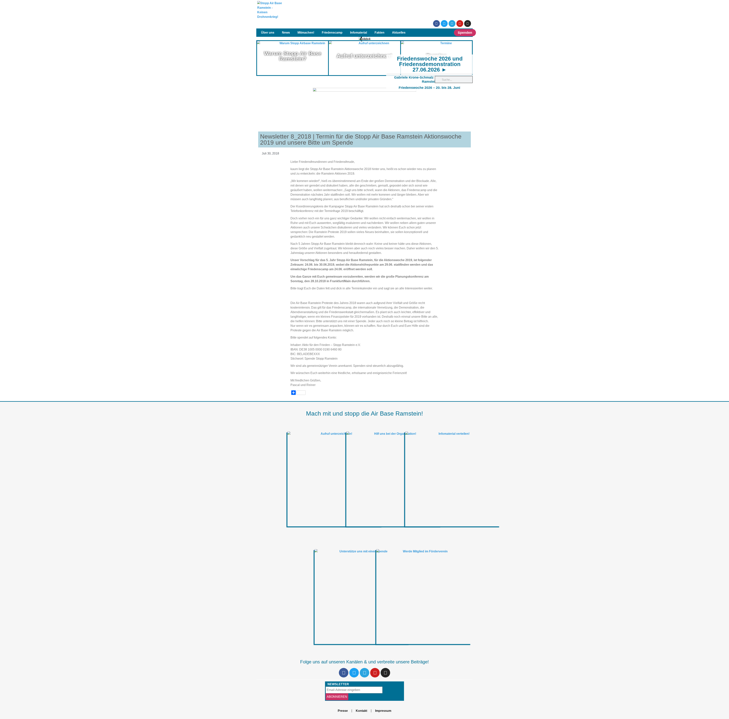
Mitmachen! (305, 32)
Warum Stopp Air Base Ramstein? (292, 56)
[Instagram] (467, 23)
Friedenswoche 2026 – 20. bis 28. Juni (429, 88)
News (286, 32)
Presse (343, 710)
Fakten (379, 32)
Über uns (267, 32)
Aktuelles (399, 32)
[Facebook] (436, 23)
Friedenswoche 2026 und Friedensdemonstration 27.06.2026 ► (430, 64)
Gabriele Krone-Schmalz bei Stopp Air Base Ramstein (429, 79)
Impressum (383, 710)
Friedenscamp (332, 32)
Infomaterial (358, 32)
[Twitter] (444, 23)
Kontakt (361, 710)
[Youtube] (459, 23)
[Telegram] (452, 23)
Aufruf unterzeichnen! (364, 56)
